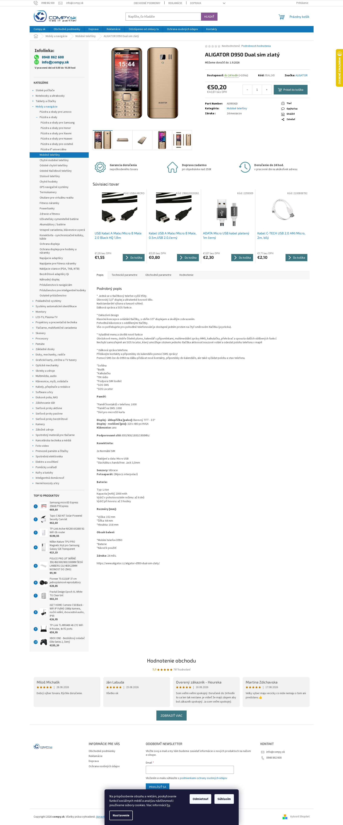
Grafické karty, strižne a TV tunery (56, 360)
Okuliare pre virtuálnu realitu (56, 198)
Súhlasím (224, 799)
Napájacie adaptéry (51, 258)
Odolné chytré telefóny (54, 166)
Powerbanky (47, 209)
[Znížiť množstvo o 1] (247, 89)
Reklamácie (175, 3)
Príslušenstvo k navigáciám (56, 285)
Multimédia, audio (46, 376)
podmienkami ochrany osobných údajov (203, 778)
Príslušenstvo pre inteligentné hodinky (63, 290)
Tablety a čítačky (46, 101)
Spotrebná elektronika (49, 457)
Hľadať (209, 16)
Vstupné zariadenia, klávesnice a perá (62, 230)
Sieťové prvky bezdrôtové (52, 419)
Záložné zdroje (45, 430)
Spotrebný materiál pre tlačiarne (55, 435)
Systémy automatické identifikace (56, 306)
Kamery (40, 424)
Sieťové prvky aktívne (49, 408)
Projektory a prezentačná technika (56, 322)
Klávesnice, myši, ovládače (52, 381)
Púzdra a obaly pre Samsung (58, 123)
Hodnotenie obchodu (171, 660)
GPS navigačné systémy (54, 187)
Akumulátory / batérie (53, 225)
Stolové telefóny (50, 176)
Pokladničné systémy (48, 301)
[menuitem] (39, 29)
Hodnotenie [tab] (186, 275)
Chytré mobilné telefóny (54, 160)
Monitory (41, 312)
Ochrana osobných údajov (104, 766)
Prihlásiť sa (157, 787)
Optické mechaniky (47, 365)
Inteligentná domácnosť (50, 478)
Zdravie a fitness (50, 214)
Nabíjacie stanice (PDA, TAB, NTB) (59, 269)
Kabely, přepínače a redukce (53, 387)
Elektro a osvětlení (47, 462)
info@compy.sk (275, 752)
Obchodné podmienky (147, 3)
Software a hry (44, 392)
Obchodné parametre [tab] (158, 275)
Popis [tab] (100, 275)
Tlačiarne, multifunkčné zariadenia (56, 328)
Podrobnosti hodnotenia (256, 46)
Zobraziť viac (171, 715)
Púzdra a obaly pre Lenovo (55, 112)
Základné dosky (45, 349)
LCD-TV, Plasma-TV (46, 317)
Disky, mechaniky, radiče (50, 355)
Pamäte (40, 344)
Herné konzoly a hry (47, 483)
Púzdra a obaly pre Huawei (56, 139)
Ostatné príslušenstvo (53, 296)
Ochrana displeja (50, 244)
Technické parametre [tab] (124, 275)
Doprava (195, 3)
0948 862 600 (274, 758)
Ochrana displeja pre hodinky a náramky (58, 251)
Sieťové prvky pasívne (49, 414)
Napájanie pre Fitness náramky (58, 264)
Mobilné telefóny (50, 155)
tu (168, 805)
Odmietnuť (200, 799)
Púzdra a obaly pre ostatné (57, 144)
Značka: (296, 75)
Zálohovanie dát (45, 403)
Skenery (41, 333)
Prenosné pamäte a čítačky (52, 451)
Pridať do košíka (293, 89)
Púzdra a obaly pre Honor (56, 128)
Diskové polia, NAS (47, 397)
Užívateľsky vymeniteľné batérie (59, 219)
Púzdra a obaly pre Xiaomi (56, 133)
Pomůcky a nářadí (46, 467)
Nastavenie (121, 815)
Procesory (42, 339)
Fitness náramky (49, 203)
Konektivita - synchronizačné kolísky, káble (62, 237)
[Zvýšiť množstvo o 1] (267, 89)
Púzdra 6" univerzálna (53, 150)
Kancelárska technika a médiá (53, 441)
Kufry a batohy (44, 473)
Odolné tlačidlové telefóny (56, 171)
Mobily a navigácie (46, 107)
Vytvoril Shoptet (300, 817)
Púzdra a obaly (48, 117)
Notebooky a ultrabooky (50, 96)
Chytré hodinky (49, 182)
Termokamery (48, 192)
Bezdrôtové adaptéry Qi (54, 274)
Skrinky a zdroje (45, 371)
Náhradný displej (49, 280)
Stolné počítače (45, 90)
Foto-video (42, 446)
